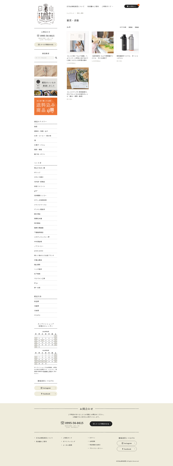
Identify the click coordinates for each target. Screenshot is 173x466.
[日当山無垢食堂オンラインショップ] (45, 14)
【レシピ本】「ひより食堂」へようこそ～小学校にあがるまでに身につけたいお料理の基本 (77, 58)
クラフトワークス (40, 205)
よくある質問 (67, 445)
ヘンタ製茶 (38, 269)
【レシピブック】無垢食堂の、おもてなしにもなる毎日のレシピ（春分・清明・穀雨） (77, 94)
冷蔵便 (36, 306)
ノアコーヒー (38, 246)
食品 (35, 126)
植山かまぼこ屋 (39, 168)
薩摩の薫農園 (38, 228)
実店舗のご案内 (47, 371)
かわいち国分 (38, 177)
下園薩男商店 (38, 232)
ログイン (92, 438)
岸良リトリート (39, 186)
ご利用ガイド (67, 438)
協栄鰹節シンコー (40, 195)
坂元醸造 (37, 223)
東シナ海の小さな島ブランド (44, 255)
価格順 (130, 27)
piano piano (38, 251)
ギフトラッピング (69, 441)
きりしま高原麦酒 (40, 200)
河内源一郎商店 (39, 182)
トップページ (70, 13)
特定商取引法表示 (95, 445)
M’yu (36, 283)
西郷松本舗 (38, 218)
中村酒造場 (38, 241)
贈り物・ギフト (39, 154)
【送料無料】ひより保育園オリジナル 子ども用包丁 (102, 57)
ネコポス (37, 315)
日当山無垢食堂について (76, 6)
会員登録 (92, 441)
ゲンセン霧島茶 (39, 209)
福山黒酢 (37, 264)
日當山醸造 (38, 260)
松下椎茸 (37, 274)
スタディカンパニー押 (41, 237)
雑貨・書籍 (38, 149)
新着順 (137, 27)
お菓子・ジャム (39, 145)
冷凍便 (36, 310)
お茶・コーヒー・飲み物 (42, 136)
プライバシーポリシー (96, 448)
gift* (36, 191)
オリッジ (37, 172)
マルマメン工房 (39, 278)
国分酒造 (37, 214)
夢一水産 (37, 287)
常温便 (36, 301)
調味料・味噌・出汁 (41, 131)
